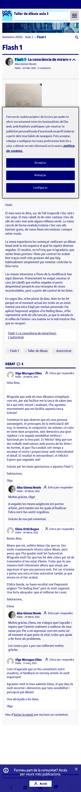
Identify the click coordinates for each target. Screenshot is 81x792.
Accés (43, 784)
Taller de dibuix (38, 351)
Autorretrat (63, 351)
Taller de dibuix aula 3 (31, 13)
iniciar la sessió (23, 715)
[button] (76, 37)
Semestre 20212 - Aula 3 (17, 37)
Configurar (40, 188)
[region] (40, 152)
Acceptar (40, 163)
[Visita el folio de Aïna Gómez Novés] (9, 62)
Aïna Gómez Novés (25, 64)
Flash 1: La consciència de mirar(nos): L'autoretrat (32, 335)
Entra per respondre (62, 373)
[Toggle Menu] (74, 15)
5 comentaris (44, 68)
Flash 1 (14, 351)
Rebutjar (40, 175)
